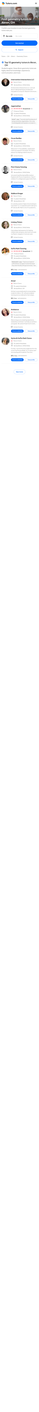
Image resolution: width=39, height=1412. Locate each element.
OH (8, 56)
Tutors (3, 56)
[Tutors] (9, 3)
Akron (13, 56)
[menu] (36, 3)
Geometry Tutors (22, 56)
